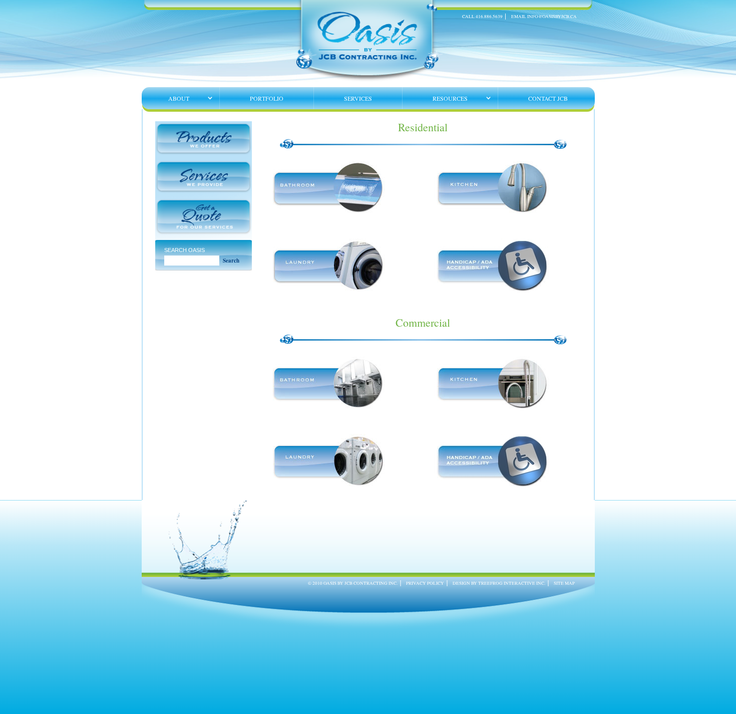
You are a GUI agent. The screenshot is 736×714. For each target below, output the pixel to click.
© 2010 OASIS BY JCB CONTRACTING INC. (353, 583)
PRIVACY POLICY (425, 583)
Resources (450, 98)
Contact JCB (548, 98)
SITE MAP (564, 583)
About (178, 98)
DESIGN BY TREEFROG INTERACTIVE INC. (499, 583)
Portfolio (266, 98)
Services (358, 98)
